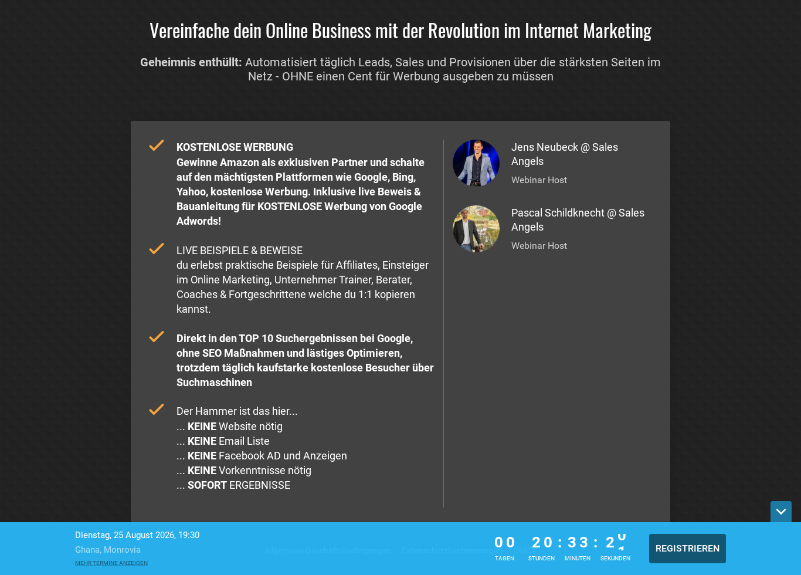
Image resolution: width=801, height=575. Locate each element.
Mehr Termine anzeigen (111, 563)
